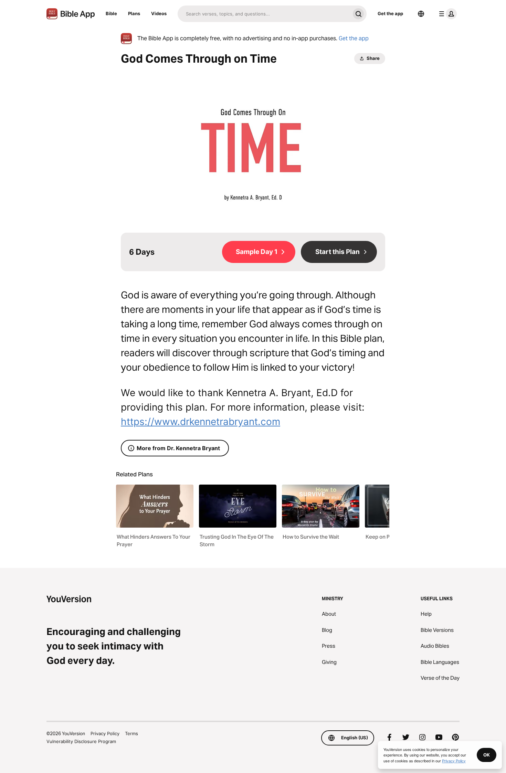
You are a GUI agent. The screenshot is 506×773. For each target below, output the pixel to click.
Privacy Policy (105, 733)
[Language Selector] (421, 14)
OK (486, 755)
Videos (159, 13)
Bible (111, 13)
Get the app (390, 13)
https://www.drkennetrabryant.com (200, 421)
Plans (134, 13)
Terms (131, 733)
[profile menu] (446, 14)
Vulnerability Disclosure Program (81, 741)
